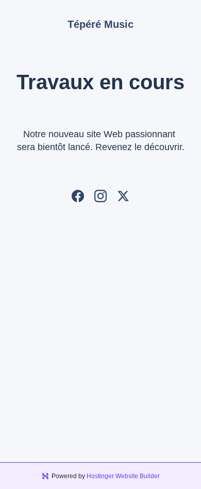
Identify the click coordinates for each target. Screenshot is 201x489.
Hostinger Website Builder (123, 476)
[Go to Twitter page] (123, 196)
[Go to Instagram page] (100, 196)
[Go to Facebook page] (78, 196)
